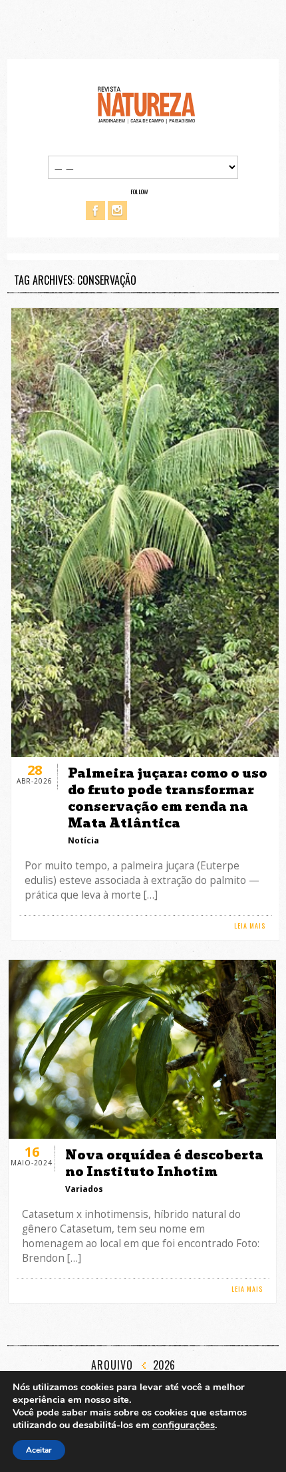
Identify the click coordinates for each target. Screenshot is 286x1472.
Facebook (95, 210)
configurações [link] (183, 1424)
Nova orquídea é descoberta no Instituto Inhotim (164, 1163)
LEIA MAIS (249, 926)
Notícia (83, 840)
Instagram (117, 210)
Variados (84, 1189)
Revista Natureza (146, 104)
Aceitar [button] (39, 1450)
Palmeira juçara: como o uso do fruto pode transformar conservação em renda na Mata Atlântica (167, 798)
